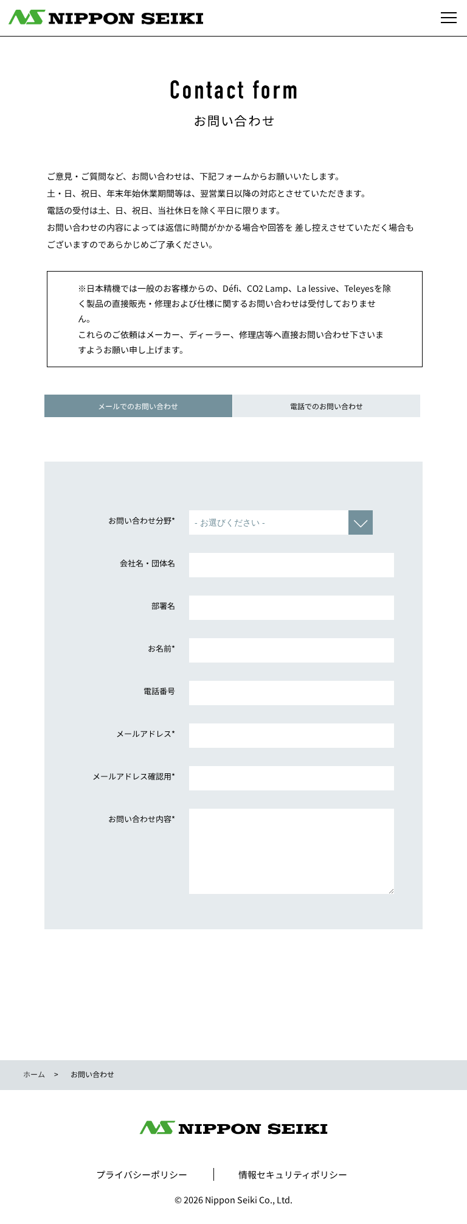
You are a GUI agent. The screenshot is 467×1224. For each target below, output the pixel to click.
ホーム (34, 1074)
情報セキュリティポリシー (292, 1174)
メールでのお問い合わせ (138, 406)
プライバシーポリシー (141, 1174)
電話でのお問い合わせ (326, 406)
